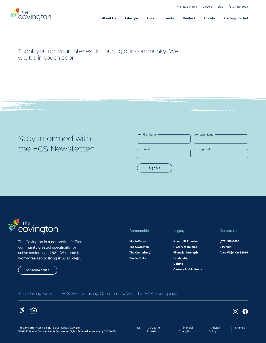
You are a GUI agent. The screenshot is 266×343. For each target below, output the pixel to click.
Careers (207, 6)
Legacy (178, 230)
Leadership (181, 258)
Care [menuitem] (150, 18)
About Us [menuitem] (109, 18)
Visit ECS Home (187, 6)
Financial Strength (185, 252)
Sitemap (240, 327)
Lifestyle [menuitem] (131, 18)
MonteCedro (137, 241)
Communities (139, 230)
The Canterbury (139, 252)
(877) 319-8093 (238, 6)
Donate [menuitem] (209, 18)
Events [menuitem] (168, 18)
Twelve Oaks (137, 258)
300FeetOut (110, 331)
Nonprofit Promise (185, 241)
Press (137, 327)
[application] (149, 17)
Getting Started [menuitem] (236, 18)
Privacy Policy (214, 329)
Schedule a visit (38, 269)
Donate (178, 263)
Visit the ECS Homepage (152, 293)
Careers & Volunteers (187, 269)
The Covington (139, 247)
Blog (220, 6)
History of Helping (185, 247)
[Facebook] (245, 311)
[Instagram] (235, 311)
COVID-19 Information (152, 329)
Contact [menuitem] (189, 18)
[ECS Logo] (30, 17)
